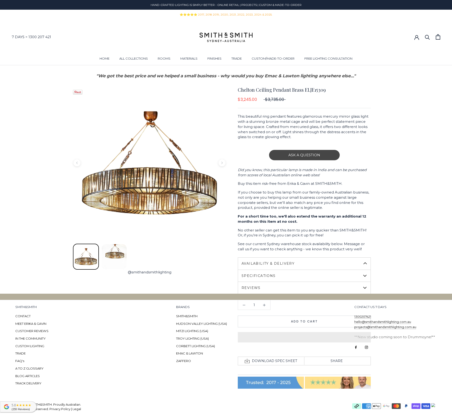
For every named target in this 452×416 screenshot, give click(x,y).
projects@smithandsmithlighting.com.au (385, 327)
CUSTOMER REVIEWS (31, 331)
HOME (104, 58)
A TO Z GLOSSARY (29, 368)
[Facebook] (355, 347)
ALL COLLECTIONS (133, 58)
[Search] (427, 36)
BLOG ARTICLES (27, 376)
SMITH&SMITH (187, 316)
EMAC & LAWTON (189, 353)
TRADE (236, 58)
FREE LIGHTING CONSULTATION (328, 58)
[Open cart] (438, 37)
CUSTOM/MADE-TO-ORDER (273, 58)
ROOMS (164, 58)
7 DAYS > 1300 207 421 (31, 37)
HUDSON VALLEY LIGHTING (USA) (201, 323)
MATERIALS (189, 58)
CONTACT (23, 316)
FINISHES (214, 58)
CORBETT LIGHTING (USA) (195, 346)
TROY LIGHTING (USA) (192, 338)
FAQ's (19, 361)
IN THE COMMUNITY (30, 338)
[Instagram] (366, 347)
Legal (77, 409)
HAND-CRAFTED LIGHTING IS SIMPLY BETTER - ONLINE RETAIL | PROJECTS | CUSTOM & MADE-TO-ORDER (226, 5)
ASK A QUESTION (304, 155)
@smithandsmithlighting (149, 272)
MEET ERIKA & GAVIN (30, 323)
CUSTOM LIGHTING (29, 346)
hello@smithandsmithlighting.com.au (382, 322)
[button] (304, 337)
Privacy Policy (59, 409)
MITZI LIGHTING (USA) (192, 331)
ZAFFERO (183, 361)
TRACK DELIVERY (28, 383)
